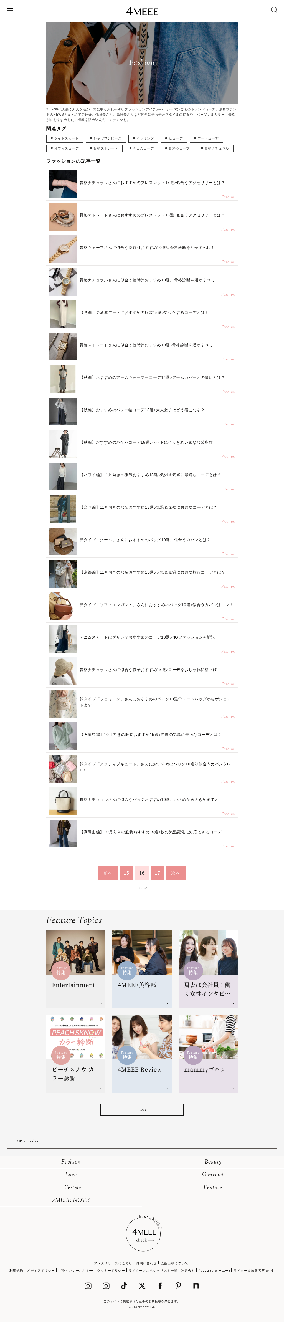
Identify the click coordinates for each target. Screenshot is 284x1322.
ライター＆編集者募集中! (253, 1271)
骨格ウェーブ (179, 148)
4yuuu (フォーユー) (214, 1271)
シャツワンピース (107, 138)
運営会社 (188, 1271)
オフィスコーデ (66, 148)
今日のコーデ (143, 148)
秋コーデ (175, 138)
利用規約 (16, 1271)
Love (71, 1175)
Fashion (71, 1162)
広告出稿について (175, 1263)
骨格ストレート (105, 148)
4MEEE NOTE (71, 1201)
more (141, 1109)
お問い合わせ (146, 1263)
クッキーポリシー (111, 1271)
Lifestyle (71, 1188)
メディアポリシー (41, 1271)
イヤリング (145, 138)
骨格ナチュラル (217, 148)
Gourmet (213, 1175)
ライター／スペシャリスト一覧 (153, 1271)
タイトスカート (66, 138)
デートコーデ (208, 138)
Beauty (213, 1162)
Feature (213, 1188)
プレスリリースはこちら (113, 1263)
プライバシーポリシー (76, 1271)
